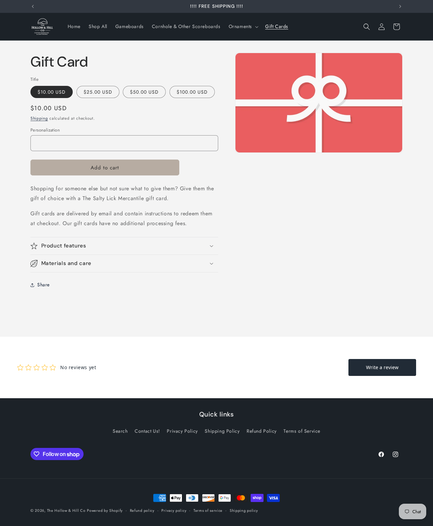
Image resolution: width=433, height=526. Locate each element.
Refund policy (142, 510)
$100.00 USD (192, 92)
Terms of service (208, 510)
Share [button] (43, 284)
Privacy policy (173, 510)
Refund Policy (262, 431)
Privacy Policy (182, 431)
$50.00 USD (144, 92)
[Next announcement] (400, 6)
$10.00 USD (52, 92)
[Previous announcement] (32, 6)
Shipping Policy (222, 431)
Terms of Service (301, 431)
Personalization (45, 130)
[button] (243, 26)
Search (120, 431)
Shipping (39, 118)
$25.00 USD (98, 92)
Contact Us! (147, 431)
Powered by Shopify (105, 510)
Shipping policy (244, 510)
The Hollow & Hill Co (66, 510)
